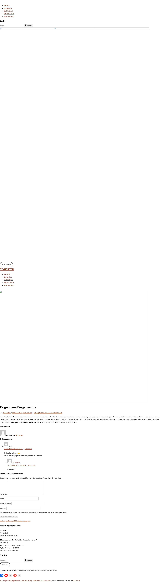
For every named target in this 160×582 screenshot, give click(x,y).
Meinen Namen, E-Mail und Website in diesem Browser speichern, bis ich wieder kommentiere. (35, 513)
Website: (3, 508)
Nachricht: (3, 494)
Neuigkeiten (8, 8)
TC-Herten (7, 269)
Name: (2, 499)
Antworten (28, 449)
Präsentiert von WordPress (42, 581)
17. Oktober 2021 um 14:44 (13, 449)
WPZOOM (76, 581)
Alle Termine (6, 264)
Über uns (7, 5)
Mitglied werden (9, 14)
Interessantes (27, 413)
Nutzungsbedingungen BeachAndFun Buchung (16, 581)
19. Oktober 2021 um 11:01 (16, 465)
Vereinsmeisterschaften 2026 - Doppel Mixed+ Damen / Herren (30, 134)
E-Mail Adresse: (5, 503)
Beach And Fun (9, 16)
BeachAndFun (17, 413)
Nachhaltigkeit (8, 11)
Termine (5, 565)
